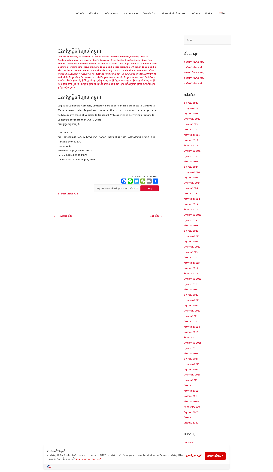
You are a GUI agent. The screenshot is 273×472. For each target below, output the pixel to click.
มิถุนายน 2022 (191, 305)
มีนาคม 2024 (190, 193)
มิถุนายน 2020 (191, 412)
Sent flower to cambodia (88, 70)
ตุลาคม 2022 (190, 284)
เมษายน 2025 (191, 124)
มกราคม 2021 (190, 396)
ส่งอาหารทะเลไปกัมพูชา (96, 77)
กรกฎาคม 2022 (192, 300)
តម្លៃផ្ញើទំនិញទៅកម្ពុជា (87, 80)
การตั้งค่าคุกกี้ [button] (193, 455)
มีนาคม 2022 (190, 321)
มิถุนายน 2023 (191, 241)
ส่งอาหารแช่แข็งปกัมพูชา (144, 77)
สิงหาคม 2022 (191, 295)
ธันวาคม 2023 (191, 209)
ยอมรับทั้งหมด (215, 455)
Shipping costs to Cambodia (117, 70)
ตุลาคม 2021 (190, 348)
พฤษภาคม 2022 (192, 310)
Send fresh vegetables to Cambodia (131, 63)
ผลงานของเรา (131, 13)
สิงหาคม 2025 (191, 103)
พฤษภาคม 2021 (192, 374)
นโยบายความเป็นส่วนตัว (88, 459)
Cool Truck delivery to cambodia (75, 56)
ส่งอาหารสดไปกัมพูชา (120, 77)
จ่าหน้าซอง (195, 13)
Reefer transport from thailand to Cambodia (116, 60)
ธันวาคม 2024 (191, 145)
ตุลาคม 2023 (190, 220)
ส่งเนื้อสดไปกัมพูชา (67, 80)
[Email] (149, 181)
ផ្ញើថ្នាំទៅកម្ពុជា (104, 80)
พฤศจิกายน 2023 (192, 215)
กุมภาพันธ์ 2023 (192, 263)
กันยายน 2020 (191, 401)
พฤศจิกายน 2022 (192, 279)
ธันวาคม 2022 (191, 273)
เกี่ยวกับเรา (94, 13)
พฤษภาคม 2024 (192, 183)
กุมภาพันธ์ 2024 (192, 199)
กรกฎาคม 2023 (192, 236)
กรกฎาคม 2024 (192, 172)
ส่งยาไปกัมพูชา (122, 74)
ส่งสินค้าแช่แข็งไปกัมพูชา (143, 74)
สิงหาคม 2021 (191, 358)
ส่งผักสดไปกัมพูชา (104, 74)
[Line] (130, 181)
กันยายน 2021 (191, 353)
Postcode (189, 442)
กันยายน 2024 (191, 161)
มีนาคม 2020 (190, 417)
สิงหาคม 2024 (191, 167)
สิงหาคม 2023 (191, 231)
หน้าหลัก (80, 13)
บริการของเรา (112, 13)
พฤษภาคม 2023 (192, 246)
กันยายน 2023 (191, 225)
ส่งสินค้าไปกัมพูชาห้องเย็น (71, 77)
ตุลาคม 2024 (190, 156)
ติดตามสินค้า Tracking (173, 13)
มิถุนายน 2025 (191, 113)
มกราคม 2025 (191, 140)
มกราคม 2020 (191, 422)
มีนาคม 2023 (190, 257)
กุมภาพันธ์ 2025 (192, 135)
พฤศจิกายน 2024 (192, 151)
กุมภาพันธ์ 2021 (191, 391)
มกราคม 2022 (191, 332)
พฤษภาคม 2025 (192, 119)
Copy (149, 188)
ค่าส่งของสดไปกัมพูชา (145, 70)
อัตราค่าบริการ (150, 13)
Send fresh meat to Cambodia (94, 63)
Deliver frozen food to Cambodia (111, 56)
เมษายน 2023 (191, 252)
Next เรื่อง (155, 216)
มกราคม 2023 (191, 268)
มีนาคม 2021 (190, 385)
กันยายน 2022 (191, 289)
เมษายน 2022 (191, 316)
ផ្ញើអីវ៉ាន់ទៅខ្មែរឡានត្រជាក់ (108, 84)
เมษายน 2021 (190, 380)
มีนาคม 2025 (190, 129)
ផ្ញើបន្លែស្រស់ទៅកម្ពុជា (121, 80)
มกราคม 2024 (191, 204)
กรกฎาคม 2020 (192, 406)
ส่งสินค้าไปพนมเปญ (194, 62)
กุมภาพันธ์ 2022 (192, 327)
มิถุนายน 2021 (191, 369)
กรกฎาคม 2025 (192, 108)
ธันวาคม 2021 (190, 337)
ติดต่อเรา (209, 13)
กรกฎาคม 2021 (191, 364)
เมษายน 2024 (191, 188)
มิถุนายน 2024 (191, 177)
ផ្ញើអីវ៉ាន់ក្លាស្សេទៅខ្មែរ (86, 84)
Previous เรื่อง (63, 216)
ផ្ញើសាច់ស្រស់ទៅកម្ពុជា (142, 80)
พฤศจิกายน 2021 (192, 343)
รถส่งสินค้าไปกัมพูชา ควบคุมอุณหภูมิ (76, 74)
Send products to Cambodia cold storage (105, 67)
